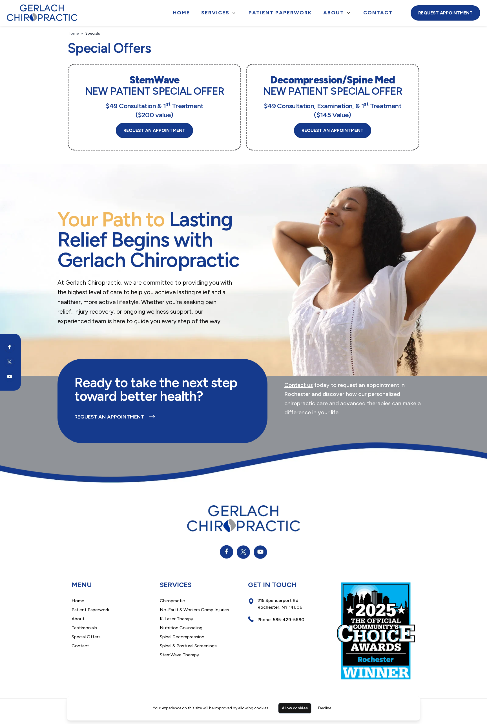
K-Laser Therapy (176, 618)
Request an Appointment (109, 417)
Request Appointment (445, 13)
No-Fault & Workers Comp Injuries (194, 609)
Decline (324, 708)
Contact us (298, 385)
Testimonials (84, 627)
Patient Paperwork (280, 13)
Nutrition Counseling (181, 627)
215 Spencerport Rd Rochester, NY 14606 (280, 604)
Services (215, 13)
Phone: (281, 619)
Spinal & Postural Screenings (188, 645)
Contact (378, 13)
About (333, 13)
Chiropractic (172, 600)
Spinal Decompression (182, 636)
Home (181, 13)
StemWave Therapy (179, 654)
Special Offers (86, 636)
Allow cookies (295, 708)
